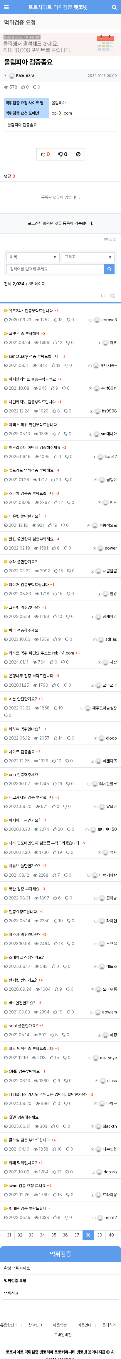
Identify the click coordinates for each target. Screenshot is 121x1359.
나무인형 (109, 1149)
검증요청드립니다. (23, 911)
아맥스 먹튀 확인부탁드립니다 (32, 424)
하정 (113, 1034)
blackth (109, 1126)
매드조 (111, 966)
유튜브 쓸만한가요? (24, 866)
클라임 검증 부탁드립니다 (29, 1140)
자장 (113, 662)
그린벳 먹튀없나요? (24, 607)
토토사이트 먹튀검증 (58, 7)
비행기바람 (107, 875)
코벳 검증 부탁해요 (23, 333)
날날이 (111, 806)
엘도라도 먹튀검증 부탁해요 (30, 470)
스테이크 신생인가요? (26, 957)
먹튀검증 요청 (15, 1280)
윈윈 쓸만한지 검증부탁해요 (30, 539)
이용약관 (60, 1325)
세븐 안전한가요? (22, 699)
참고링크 (35, 1325)
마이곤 (111, 1103)
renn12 (110, 1217)
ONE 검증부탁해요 (24, 1071)
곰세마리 (109, 616)
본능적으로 (107, 525)
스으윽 (111, 943)
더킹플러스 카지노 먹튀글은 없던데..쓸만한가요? (48, 1094)
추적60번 (108, 388)
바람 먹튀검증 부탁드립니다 (30, 1048)
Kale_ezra (24, 75)
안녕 (113, 593)
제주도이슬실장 (104, 708)
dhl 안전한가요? (22, 1003)
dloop (111, 738)
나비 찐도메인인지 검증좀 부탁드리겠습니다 (43, 843)
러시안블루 (107, 783)
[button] (9, 45)
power (110, 548)
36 (65, 1235)
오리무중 (109, 989)
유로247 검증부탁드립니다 (30, 310)
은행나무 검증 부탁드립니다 (30, 676)
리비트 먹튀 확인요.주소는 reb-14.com (41, 653)
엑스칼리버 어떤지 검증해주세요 (34, 447)
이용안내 (85, 1325)
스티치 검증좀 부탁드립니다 (30, 493)
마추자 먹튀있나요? (24, 934)
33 (31, 1235)
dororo (109, 1172)
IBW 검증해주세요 (23, 1117)
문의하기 (109, 1325)
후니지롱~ (108, 365)
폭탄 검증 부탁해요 (23, 889)
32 (20, 1235)
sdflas (110, 639)
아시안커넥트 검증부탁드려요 (32, 379)
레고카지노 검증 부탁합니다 (30, 797)
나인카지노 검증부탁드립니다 (32, 402)
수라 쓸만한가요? (22, 562)
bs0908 (109, 411)
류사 (113, 852)
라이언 (111, 920)
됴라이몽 (109, 1194)
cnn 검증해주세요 (23, 774)
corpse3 (108, 319)
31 (9, 1235)
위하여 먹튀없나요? (24, 729)
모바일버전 (63, 1334)
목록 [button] (112, 239)
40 (111, 1235)
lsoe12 (110, 456)
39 (99, 1235)
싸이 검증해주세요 (23, 630)
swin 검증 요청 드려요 (27, 1185)
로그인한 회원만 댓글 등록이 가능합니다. (60, 223)
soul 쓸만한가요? (23, 1025)
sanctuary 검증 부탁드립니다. (34, 356)
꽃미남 (111, 898)
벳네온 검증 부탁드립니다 (29, 1208)
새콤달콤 (109, 571)
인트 (113, 502)
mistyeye (108, 1057)
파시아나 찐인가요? (24, 820)
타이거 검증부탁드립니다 (28, 584)
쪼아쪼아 (109, 685)
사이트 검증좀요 (21, 752)
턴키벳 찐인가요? (22, 980)
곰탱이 (111, 479)
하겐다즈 (109, 761)
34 (42, 1235)
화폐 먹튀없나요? (22, 1163)
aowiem (109, 1012)
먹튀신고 (11, 1293)
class (111, 1080)
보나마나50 (106, 829)
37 (76, 1235)
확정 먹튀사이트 (17, 1268)
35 (53, 1235)
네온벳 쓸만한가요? (24, 516)
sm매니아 (108, 433)
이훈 (113, 342)
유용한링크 (9, 1325)
